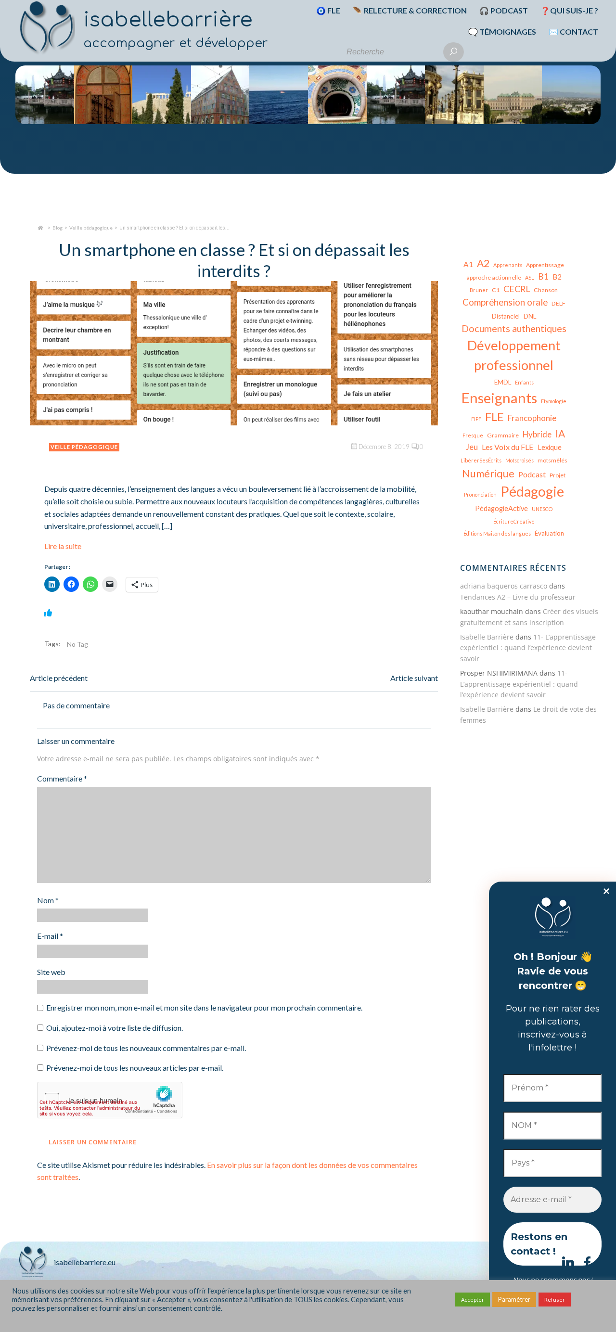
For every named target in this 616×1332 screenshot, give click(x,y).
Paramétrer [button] (514, 1299)
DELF (558, 303)
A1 (468, 264)
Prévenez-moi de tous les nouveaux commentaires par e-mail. (146, 1047)
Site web (51, 971)
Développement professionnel (514, 355)
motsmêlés (552, 460)
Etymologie (553, 401)
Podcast (532, 474)
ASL (529, 277)
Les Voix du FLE (508, 446)
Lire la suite (62, 546)
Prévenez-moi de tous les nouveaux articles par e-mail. (134, 1067)
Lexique (550, 447)
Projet (557, 475)
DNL (530, 316)
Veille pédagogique (91, 228)
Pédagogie (532, 491)
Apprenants (507, 265)
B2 (557, 276)
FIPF (476, 419)
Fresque (472, 435)
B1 (543, 276)
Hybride (537, 434)
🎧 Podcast (503, 10)
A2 (483, 263)
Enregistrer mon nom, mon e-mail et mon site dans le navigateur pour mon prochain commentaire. (204, 1007)
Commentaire (62, 778)
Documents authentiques (514, 328)
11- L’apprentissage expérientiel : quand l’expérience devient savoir (528, 647)
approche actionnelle (493, 277)
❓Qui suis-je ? (569, 10)
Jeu (472, 447)
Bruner (479, 290)
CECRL (516, 289)
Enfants (524, 382)
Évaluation (549, 533)
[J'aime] (48, 612)
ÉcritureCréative (514, 521)
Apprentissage (545, 265)
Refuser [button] (554, 1299)
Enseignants (499, 397)
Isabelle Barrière (486, 636)
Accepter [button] (472, 1299)
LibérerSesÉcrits (481, 460)
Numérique (488, 473)
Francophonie (532, 418)
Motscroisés (519, 460)
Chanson (546, 290)
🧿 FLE (328, 10)
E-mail (50, 935)
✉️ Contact (573, 31)
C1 (496, 290)
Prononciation (480, 494)
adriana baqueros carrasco (503, 585)
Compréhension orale (505, 301)
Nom (48, 900)
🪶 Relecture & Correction (410, 10)
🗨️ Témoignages (502, 31)
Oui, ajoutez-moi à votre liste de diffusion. (114, 1027)
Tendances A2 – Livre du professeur (518, 597)
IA (560, 433)
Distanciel (506, 316)
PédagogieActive (501, 508)
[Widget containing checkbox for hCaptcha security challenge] (109, 1100)
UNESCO (542, 509)
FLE (494, 416)
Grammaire (503, 435)
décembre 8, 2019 (384, 446)
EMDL (502, 382)
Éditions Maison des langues (497, 533)
